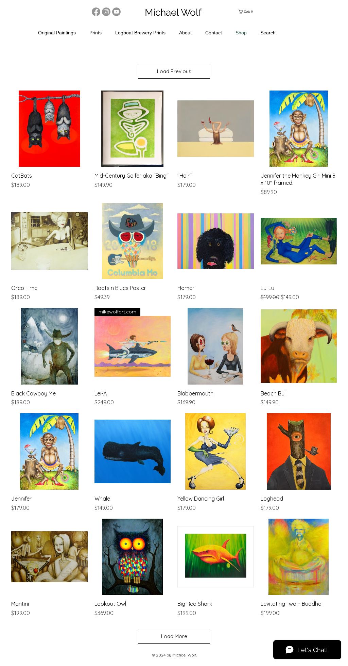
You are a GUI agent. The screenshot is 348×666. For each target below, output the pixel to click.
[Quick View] (49, 129)
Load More (174, 636)
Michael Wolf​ (184, 654)
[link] (247, 12)
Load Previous (174, 71)
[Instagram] (106, 11)
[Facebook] (96, 11)
